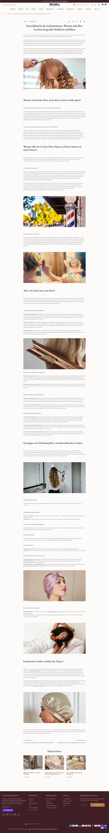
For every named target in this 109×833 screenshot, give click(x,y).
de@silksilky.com (6, 806)
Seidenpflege (66, 803)
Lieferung (48, 801)
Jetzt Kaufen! (64, 1)
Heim (5, 13)
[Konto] (95, 5)
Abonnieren (97, 804)
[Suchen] (92, 5)
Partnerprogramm (33, 803)
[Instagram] (7, 814)
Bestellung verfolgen (51, 805)
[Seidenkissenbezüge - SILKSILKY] (54, 653)
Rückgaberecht (49, 803)
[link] (98, 5)
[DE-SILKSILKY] (54, 4)
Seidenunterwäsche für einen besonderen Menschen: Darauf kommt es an (54, 773)
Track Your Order (33, 810)
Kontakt (31, 801)
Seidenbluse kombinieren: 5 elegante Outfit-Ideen (31, 773)
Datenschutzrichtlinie (51, 807)
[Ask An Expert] (98, 5)
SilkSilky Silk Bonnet (68, 52)
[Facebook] (3, 814)
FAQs (64, 805)
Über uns (31, 798)
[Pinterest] (18, 814)
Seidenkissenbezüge (52, 611)
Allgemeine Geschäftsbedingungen (48, 829)
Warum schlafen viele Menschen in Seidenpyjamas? (74, 773)
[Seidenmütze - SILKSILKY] (54, 600)
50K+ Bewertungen (33, 807)
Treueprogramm (67, 798)
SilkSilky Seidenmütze (35, 670)
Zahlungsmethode (50, 798)
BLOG (9, 13)
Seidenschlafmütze (39, 564)
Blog (30, 805)
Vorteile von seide (67, 801)
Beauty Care (33, 21)
